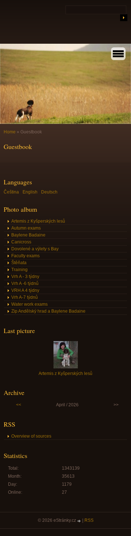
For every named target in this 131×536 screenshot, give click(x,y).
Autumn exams (26, 228)
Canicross (21, 241)
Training (19, 269)
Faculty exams (25, 255)
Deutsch (49, 192)
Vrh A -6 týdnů (25, 283)
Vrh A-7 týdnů (24, 297)
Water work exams (29, 304)
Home (10, 131)
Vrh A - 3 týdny (25, 276)
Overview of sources (31, 436)
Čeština (11, 192)
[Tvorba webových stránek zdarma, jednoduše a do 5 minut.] (79, 521)
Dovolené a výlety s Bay (35, 248)
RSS (89, 520)
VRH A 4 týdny (25, 290)
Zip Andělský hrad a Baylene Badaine (48, 311)
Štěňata (19, 262)
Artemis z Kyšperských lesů (38, 221)
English (30, 192)
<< (18, 404)
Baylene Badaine (28, 235)
